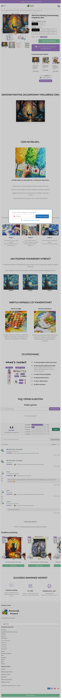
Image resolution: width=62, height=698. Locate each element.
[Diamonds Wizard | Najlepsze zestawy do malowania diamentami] (15, 464)
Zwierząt (3, 634)
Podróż (3, 664)
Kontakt (3, 669)
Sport (2, 661)
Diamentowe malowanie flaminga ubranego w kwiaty (27, 453)
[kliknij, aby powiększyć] (15, 26)
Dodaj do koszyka (30, 695)
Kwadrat (42, 24)
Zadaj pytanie (54, 409)
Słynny (3, 651)
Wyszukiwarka (55, 439)
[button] (27, 26)
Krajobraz (3, 657)
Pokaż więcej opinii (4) (30, 521)
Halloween (44, 526)
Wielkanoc (4, 642)
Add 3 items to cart (45, 80)
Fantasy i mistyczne (6, 653)
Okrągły (35, 24)
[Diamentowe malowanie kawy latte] (15, 475)
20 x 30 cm (44, 29)
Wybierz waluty (13, 565)
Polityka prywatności (6, 679)
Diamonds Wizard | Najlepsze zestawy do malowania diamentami (30, 464)
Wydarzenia (38, 526)
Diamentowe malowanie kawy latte (23, 475)
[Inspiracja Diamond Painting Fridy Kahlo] (15, 505)
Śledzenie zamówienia (6, 672)
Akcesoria (3, 630)
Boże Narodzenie (5, 640)
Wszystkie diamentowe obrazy (12, 10)
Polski (7, 624)
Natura (3, 659)
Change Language (42, 216)
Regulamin (4, 677)
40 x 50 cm (35, 33)
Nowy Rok (4, 647)
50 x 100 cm (53, 33)
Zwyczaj (3, 636)
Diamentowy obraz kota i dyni (13, 562)
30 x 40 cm (52, 29)
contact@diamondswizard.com (8, 618)
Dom (2, 10)
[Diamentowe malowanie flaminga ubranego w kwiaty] (15, 453)
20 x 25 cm (35, 29)
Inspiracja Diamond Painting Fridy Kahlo (24, 505)
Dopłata (56, 429)
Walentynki (4, 649)
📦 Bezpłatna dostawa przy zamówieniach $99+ (30, 1)
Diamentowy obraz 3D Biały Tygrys (39, 562)
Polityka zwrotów (5, 682)
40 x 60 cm (44, 33)
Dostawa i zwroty (5, 674)
